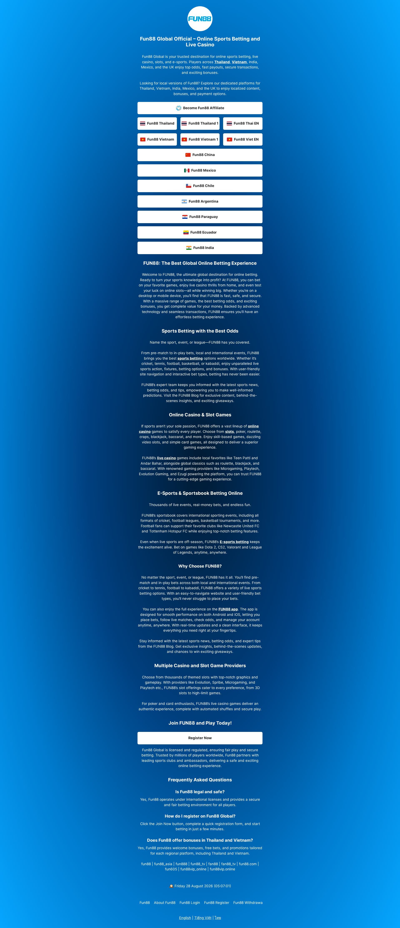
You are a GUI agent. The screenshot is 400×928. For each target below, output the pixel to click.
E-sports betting (234, 542)
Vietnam (239, 62)
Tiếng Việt (202, 918)
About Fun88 (164, 903)
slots (229, 431)
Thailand (222, 62)
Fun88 (145, 903)
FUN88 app (228, 609)
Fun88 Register (216, 903)
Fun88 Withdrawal (248, 903)
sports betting (190, 358)
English (185, 918)
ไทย (218, 918)
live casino (166, 458)
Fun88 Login (190, 903)
